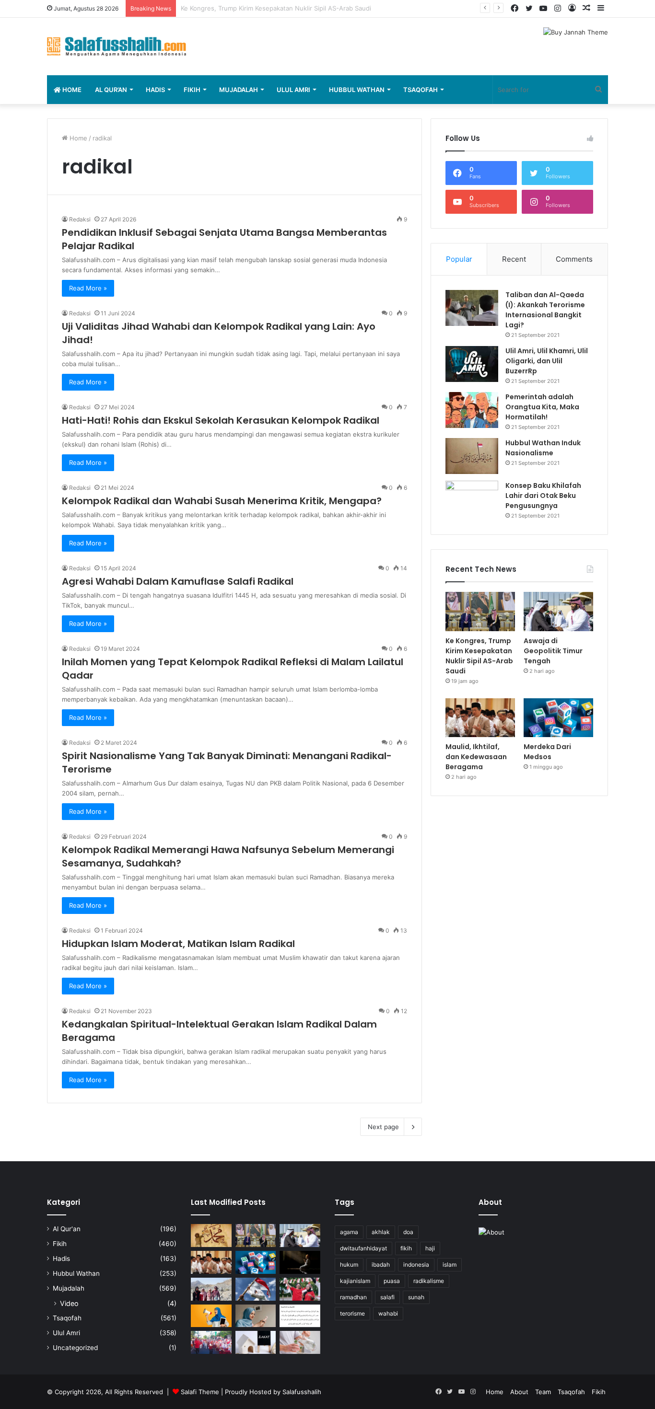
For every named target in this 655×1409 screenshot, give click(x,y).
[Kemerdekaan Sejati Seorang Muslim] (211, 1316)
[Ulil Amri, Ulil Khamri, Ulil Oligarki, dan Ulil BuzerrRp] (471, 364)
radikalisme (428, 1280)
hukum (349, 1264)
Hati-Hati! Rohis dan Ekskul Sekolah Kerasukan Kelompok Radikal (220, 420)
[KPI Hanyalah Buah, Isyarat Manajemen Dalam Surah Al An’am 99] (300, 1316)
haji (430, 1248)
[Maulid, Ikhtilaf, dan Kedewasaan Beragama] (480, 718)
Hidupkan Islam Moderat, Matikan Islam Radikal (178, 943)
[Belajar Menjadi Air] (300, 1342)
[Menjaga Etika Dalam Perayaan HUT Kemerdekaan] (300, 1289)
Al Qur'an (67, 1229)
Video (69, 1303)
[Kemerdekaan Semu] (255, 1289)
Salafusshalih (301, 1392)
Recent (514, 259)
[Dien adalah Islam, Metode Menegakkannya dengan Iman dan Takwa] (300, 1262)
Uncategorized (75, 1347)
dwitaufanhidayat (363, 1248)
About (519, 1392)
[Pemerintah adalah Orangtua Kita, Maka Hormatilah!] (471, 410)
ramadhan (353, 1297)
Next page (383, 1127)
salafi (387, 1297)
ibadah (381, 1264)
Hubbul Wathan (357, 89)
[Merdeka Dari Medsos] (558, 718)
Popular (459, 259)
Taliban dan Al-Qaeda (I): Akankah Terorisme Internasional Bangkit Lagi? (545, 310)
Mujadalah (238, 89)
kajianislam (355, 1280)
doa (408, 1232)
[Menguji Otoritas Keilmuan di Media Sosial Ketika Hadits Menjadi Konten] (255, 1316)
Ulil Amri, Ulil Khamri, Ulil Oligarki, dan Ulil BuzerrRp (546, 361)
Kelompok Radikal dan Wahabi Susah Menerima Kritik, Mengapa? (222, 501)
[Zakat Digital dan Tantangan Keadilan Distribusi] (255, 1342)
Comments (574, 259)
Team (543, 1392)
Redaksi (80, 219)
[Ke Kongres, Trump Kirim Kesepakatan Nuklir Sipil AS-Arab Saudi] (480, 611)
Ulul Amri (293, 89)
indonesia (416, 1264)
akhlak (381, 1232)
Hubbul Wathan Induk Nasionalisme (543, 448)
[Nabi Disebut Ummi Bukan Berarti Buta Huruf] (211, 1235)
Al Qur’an (111, 89)
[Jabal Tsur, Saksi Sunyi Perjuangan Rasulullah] (211, 1289)
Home (71, 89)
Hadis (155, 89)
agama (349, 1232)
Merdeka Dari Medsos (547, 752)
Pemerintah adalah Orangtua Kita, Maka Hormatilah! (542, 407)
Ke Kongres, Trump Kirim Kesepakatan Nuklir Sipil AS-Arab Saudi (479, 656)
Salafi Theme (200, 1392)
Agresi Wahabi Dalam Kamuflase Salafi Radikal (177, 581)
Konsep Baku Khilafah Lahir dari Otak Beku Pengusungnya (543, 495)
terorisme (352, 1313)
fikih (406, 1248)
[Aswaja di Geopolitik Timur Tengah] (558, 611)
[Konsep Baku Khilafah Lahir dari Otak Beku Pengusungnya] (471, 499)
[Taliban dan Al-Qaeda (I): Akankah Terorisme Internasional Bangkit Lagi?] (471, 308)
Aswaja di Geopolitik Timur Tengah (232, 8)
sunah (416, 1297)
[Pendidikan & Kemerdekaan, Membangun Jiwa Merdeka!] (211, 1342)
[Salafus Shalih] (116, 46)
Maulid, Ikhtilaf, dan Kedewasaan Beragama (476, 757)
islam (449, 1264)
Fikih (192, 89)
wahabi (388, 1313)
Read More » (88, 288)
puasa (392, 1280)
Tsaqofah (420, 89)
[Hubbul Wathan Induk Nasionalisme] (471, 456)
